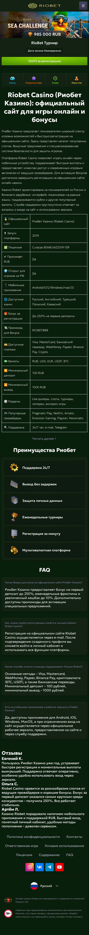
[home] (44, 5)
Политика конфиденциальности (33, 837)
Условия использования (64, 846)
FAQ (69, 855)
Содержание (49, 855)
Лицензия (24, 855)
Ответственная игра (21, 846)
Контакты (74, 837)
